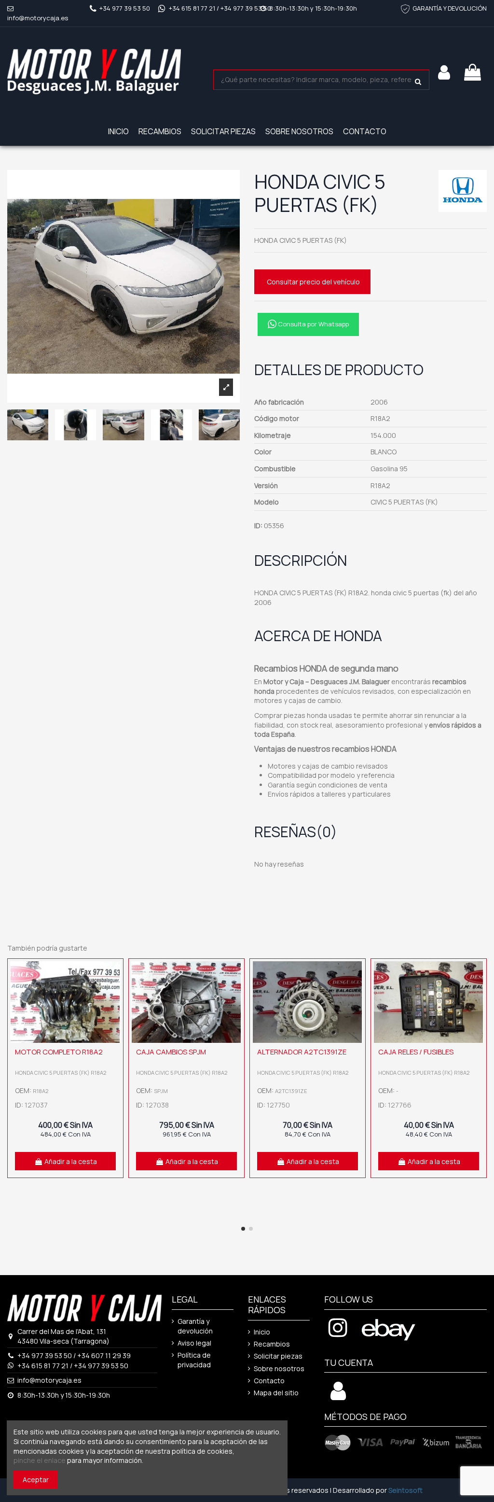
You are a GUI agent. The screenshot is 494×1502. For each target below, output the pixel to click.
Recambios (272, 1343)
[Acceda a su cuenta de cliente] (444, 72)
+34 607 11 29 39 (104, 1355)
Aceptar (36, 1479)
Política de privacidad (194, 1359)
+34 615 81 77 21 (192, 8)
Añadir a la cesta (70, 1161)
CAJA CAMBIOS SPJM (171, 1052)
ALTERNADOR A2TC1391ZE (301, 1052)
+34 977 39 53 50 (124, 8)
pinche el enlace (40, 1460)
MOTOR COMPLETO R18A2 (59, 1052)
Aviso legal (194, 1343)
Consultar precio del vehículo (313, 281)
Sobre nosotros (279, 1368)
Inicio (262, 1331)
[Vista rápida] (113, 992)
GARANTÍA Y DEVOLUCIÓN (449, 8)
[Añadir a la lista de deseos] (113, 975)
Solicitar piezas (278, 1356)
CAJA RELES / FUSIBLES (415, 1052)
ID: (258, 525)
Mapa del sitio (276, 1392)
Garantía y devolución (195, 1326)
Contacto (269, 1380)
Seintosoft (405, 1490)
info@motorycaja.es (37, 18)
